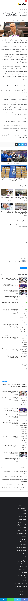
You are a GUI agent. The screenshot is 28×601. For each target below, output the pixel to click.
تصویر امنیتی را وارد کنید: (14, 261)
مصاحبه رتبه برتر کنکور (21, 550)
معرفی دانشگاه (23, 553)
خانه (25, 9)
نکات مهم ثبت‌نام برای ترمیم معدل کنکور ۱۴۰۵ (9, 445)
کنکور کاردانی (23, 544)
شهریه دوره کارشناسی (21, 533)
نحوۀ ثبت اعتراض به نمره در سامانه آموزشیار (10, 302)
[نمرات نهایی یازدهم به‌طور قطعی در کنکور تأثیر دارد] (23, 439)
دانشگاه (21, 9)
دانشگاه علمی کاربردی (21, 522)
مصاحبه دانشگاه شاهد (22, 592)
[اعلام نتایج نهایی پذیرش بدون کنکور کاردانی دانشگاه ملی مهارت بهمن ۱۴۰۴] (23, 402)
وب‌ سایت (25, 253)
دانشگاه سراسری (22, 519)
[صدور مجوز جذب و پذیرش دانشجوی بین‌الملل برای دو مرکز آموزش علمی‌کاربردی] (23, 341)
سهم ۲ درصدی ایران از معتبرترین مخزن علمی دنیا (7, 211)
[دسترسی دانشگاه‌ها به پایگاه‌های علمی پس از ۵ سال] (7, 192)
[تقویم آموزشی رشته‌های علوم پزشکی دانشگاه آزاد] (23, 351)
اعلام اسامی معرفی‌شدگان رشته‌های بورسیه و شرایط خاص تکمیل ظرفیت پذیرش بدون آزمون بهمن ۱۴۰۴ (9, 422)
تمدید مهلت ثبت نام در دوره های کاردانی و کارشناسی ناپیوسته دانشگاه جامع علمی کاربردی (10, 311)
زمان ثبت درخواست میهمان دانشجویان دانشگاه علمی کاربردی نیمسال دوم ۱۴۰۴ (10, 284)
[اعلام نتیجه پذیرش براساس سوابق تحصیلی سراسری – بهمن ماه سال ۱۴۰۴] (23, 416)
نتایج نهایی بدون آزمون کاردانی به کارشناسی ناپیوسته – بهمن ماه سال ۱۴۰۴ (14, 385)
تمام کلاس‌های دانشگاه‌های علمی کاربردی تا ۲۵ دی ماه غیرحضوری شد (10, 325)
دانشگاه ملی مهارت (22, 530)
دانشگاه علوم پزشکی (21, 525)
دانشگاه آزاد (23, 513)
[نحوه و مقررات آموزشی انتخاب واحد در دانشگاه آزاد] (23, 298)
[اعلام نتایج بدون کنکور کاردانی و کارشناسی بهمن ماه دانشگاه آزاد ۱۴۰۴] (23, 280)
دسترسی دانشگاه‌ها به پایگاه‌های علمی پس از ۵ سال (7, 198)
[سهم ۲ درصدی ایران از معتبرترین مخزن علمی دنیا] (7, 206)
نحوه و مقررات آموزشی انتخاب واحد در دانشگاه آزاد (11, 297)
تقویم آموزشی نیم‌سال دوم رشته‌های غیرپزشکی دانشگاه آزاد (11, 356)
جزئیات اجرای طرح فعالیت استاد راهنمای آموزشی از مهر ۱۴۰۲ (21, 198)
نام (26, 242)
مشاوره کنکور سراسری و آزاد (21, 575)
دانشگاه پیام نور (22, 516)
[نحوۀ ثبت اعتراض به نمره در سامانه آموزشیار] (23, 305)
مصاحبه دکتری (24, 572)
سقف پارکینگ (24, 578)
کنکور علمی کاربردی (22, 542)
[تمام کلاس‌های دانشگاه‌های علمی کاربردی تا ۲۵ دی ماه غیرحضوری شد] (23, 329)
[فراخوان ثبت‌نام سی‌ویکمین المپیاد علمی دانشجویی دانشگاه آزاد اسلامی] (23, 292)
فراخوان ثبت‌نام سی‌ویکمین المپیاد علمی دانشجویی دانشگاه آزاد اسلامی (10, 290)
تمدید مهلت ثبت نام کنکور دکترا (20, 583)
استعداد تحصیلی (23, 566)
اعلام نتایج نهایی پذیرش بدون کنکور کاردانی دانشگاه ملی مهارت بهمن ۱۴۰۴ (10, 398)
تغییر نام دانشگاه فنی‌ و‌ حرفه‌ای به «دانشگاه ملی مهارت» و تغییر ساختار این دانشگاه (21, 212)
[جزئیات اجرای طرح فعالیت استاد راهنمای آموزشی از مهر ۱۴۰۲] (21, 192)
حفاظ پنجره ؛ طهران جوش (21, 581)
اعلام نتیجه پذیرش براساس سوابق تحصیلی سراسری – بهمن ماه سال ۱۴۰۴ (10, 415)
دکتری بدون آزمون (23, 569)
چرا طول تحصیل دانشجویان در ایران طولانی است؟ (12, 476)
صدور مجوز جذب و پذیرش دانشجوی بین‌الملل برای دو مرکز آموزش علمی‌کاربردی (10, 336)
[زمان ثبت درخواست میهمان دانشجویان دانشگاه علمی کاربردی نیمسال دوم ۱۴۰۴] (23, 286)
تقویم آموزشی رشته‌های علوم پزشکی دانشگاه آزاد (9, 349)
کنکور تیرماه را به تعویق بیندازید (13, 484)
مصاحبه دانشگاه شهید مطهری (20, 595)
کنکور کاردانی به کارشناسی (20, 547)
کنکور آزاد (24, 536)
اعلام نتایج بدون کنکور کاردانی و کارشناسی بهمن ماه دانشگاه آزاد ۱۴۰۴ (10, 278)
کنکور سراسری (23, 539)
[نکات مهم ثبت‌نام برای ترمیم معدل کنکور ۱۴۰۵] (23, 448)
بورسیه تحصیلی (22, 505)
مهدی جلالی (24, 484)
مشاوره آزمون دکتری (22, 561)
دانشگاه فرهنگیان (22, 528)
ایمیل (25, 248)
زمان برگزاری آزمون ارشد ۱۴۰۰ (20, 586)
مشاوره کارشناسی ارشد (22, 564)
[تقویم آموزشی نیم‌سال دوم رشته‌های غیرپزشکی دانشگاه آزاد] (23, 357)
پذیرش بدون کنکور (22, 508)
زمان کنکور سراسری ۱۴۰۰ (22, 589)
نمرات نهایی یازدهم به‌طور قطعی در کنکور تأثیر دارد (10, 436)
